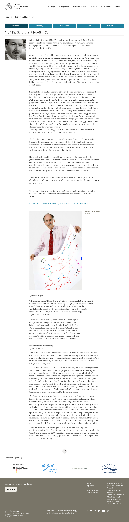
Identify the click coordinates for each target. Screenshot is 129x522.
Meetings (51, 7)
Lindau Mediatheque (19, 17)
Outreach (93, 7)
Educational (112, 26)
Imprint (89, 483)
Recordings (64, 26)
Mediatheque (106, 7)
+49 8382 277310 (117, 501)
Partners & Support (79, 7)
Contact (117, 7)
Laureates (16, 26)
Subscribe (11, 489)
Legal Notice (90, 486)
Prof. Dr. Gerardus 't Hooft (23, 32)
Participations (64, 7)
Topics (88, 26)
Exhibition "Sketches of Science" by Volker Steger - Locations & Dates (58, 203)
